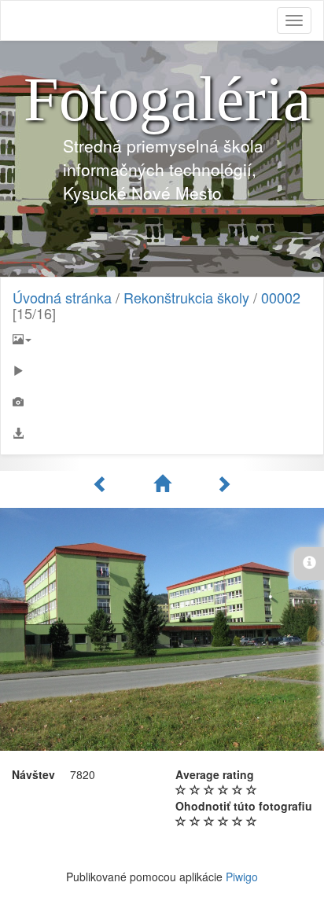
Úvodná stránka (62, 297)
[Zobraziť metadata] (162, 401)
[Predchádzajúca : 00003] (103, 483)
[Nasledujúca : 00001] (223, 483)
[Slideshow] (162, 370)
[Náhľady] (164, 483)
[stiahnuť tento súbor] (162, 433)
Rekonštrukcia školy (186, 297)
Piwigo (242, 876)
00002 (280, 297)
